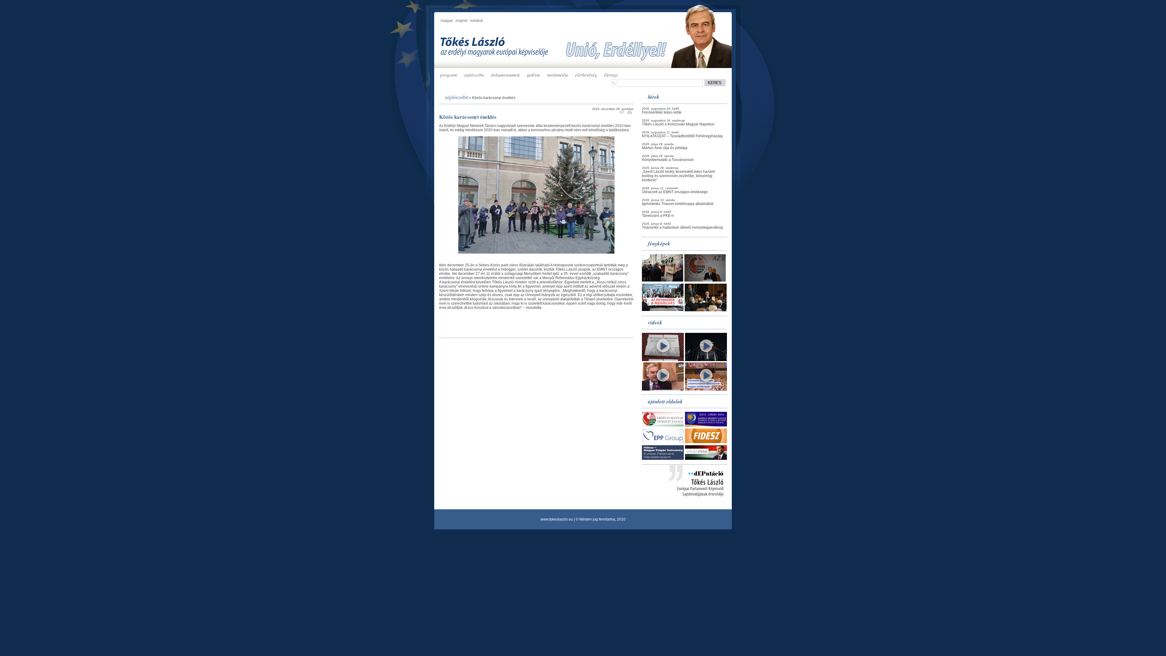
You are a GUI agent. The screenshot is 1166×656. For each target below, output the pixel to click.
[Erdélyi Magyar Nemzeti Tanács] (663, 425)
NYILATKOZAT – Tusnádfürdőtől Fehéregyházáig (682, 136)
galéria (533, 75)
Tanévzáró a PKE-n (658, 216)
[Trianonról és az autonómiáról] (663, 360)
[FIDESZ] (706, 442)
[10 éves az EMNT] (705, 280)
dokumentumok (505, 75)
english (461, 21)
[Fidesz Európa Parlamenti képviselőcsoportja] (663, 458)
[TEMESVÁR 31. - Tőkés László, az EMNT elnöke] (706, 360)
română (476, 21)
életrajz (611, 75)
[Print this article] (629, 113)
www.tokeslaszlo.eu (556, 519)
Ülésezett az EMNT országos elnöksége (675, 192)
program (448, 75)
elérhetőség (586, 75)
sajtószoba (474, 75)
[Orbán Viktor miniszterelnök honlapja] (706, 458)
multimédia (557, 75)
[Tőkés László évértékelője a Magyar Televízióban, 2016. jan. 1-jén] (663, 389)
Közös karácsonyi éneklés (493, 98)
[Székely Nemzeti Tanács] (706, 425)
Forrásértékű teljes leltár (662, 112)
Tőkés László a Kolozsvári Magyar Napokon (678, 124)
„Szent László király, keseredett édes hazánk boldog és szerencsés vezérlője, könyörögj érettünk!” (678, 175)
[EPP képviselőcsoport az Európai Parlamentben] (663, 442)
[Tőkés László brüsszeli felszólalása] (706, 389)
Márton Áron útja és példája (664, 148)
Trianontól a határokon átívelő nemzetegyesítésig (682, 227)
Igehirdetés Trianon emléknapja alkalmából (678, 204)
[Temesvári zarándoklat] (662, 280)
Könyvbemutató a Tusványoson (668, 160)
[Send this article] (621, 113)
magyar (447, 21)
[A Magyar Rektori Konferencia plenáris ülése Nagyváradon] (706, 310)
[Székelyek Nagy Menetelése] (663, 310)
